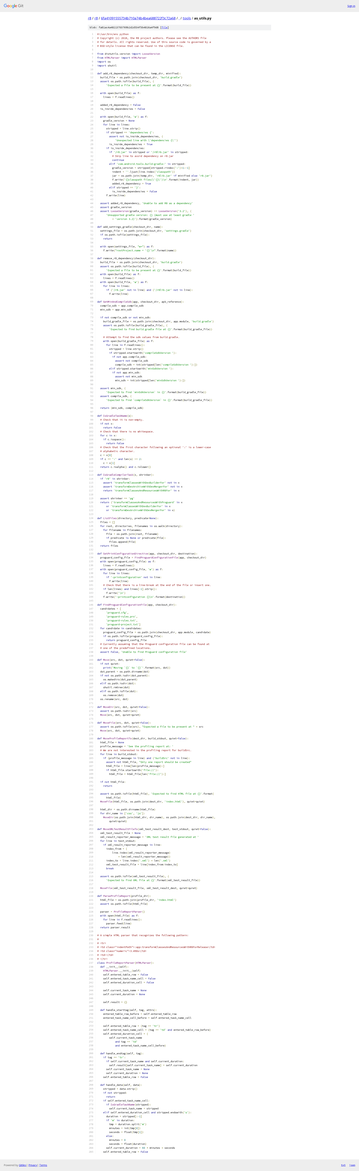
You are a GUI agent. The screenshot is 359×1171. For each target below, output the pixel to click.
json (352, 1165)
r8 (89, 18)
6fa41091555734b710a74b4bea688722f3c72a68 (138, 18)
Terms (43, 1165)
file (165, 27)
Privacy (32, 1165)
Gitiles (22, 1165)
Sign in (351, 6)
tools (187, 18)
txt (343, 1165)
